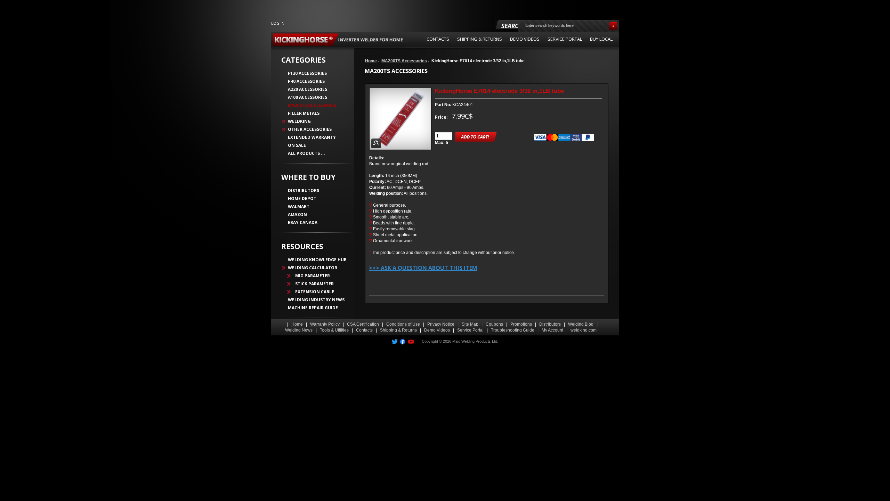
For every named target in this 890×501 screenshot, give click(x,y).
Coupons (494, 324)
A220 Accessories (307, 89)
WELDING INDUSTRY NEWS (316, 300)
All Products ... (306, 153)
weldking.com (584, 330)
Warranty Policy (325, 324)
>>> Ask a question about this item (423, 268)
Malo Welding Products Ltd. (475, 341)
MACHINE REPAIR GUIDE (313, 308)
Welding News (299, 330)
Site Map (470, 324)
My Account (552, 330)
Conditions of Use (403, 324)
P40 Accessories (306, 81)
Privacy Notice (440, 324)
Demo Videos (437, 330)
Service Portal (470, 330)
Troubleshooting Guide (512, 330)
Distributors (550, 324)
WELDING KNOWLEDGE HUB (317, 260)
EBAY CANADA (302, 222)
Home (371, 60)
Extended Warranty (312, 137)
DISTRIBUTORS (303, 190)
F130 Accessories (307, 73)
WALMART (298, 206)
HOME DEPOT (302, 198)
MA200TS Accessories (404, 60)
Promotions (521, 324)
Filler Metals (303, 113)
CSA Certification (363, 324)
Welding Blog (580, 324)
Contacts (364, 330)
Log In (277, 23)
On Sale (297, 145)
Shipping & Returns (398, 330)
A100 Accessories (307, 97)
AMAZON (297, 214)
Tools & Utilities (334, 330)
